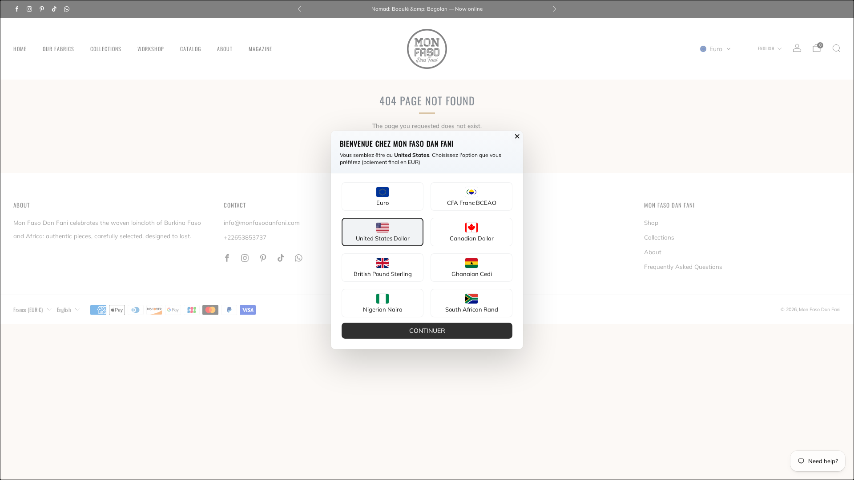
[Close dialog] (517, 136)
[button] (382, 196)
